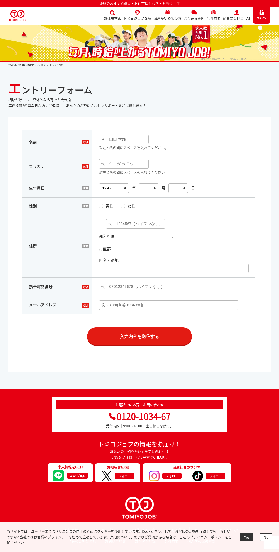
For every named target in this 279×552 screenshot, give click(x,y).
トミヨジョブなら (137, 18)
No (266, 537)
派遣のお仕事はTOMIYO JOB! (25, 65)
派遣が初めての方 (167, 18)
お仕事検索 (112, 18)
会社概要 (214, 18)
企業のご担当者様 (237, 18)
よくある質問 (194, 18)
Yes (246, 537)
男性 (109, 206)
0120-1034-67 (144, 416)
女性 (131, 206)
